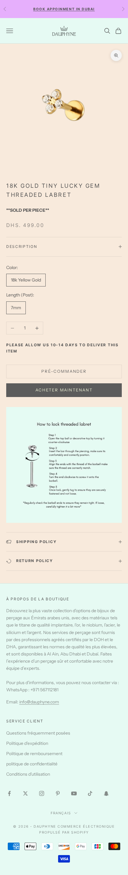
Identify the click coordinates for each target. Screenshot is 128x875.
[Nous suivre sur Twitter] (25, 793)
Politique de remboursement (34, 753)
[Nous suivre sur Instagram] (42, 793)
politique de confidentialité (31, 764)
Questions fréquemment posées (38, 733)
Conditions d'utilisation (28, 774)
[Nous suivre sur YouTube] (74, 793)
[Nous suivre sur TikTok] (90, 793)
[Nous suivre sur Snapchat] (106, 793)
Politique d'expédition (27, 743)
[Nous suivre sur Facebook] (9, 793)
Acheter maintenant (64, 389)
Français (61, 813)
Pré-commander (64, 371)
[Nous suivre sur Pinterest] (58, 793)
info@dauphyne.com (39, 702)
